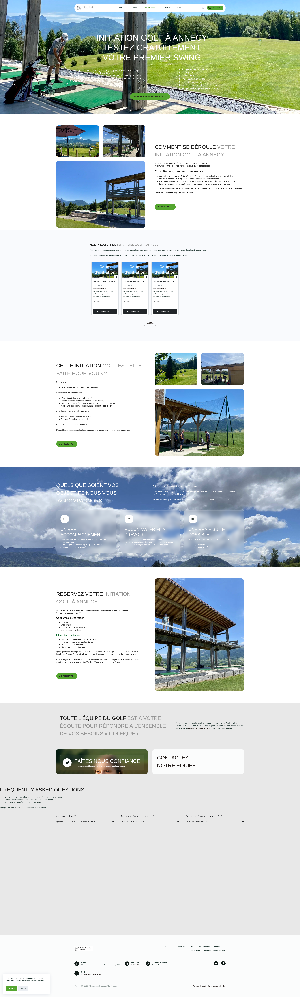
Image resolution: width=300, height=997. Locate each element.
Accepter (12, 988)
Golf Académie (150, 8)
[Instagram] (223, 963)
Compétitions (195, 950)
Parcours (168, 947)
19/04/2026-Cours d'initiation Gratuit (169, 282)
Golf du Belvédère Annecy (199, 728)
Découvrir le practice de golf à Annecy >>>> (174, 193)
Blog (179, 8)
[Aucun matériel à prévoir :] (129, 519)
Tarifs (192, 947)
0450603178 (217, 8)
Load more (150, 323)
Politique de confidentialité (202, 986)
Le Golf (120, 8)
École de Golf (220, 947)
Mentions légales (219, 986)
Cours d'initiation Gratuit (104, 282)
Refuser (23, 988)
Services (133, 8)
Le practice (181, 947)
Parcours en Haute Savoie (215, 950)
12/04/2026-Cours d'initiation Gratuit (139, 282)
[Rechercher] (203, 8)
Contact (166, 8)
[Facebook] (216, 963)
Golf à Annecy (204, 947)
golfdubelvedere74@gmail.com (91, 974)
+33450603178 (136, 965)
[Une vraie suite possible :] (193, 519)
